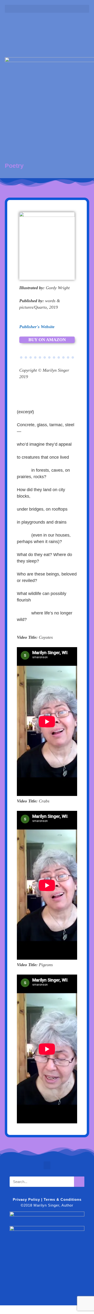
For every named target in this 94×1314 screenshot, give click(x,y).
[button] (47, 9)
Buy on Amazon (47, 339)
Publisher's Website (36, 326)
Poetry (14, 165)
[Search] (79, 1181)
